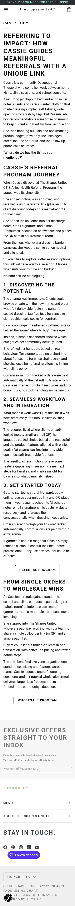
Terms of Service (19, 895)
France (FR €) (19, 876)
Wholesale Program (37, 700)
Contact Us (49, 895)
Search (58, 886)
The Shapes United (24, 886)
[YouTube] (37, 847)
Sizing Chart (26, 890)
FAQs (7, 890)
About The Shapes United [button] (27, 816)
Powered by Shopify (22, 899)
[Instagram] (21, 847)
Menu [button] (8, 803)
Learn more (37, 711)
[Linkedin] (29, 847)
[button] (8, 898)
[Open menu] (9, 9)
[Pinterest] (13, 847)
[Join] (68, 768)
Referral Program (37, 569)
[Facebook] (5, 847)
